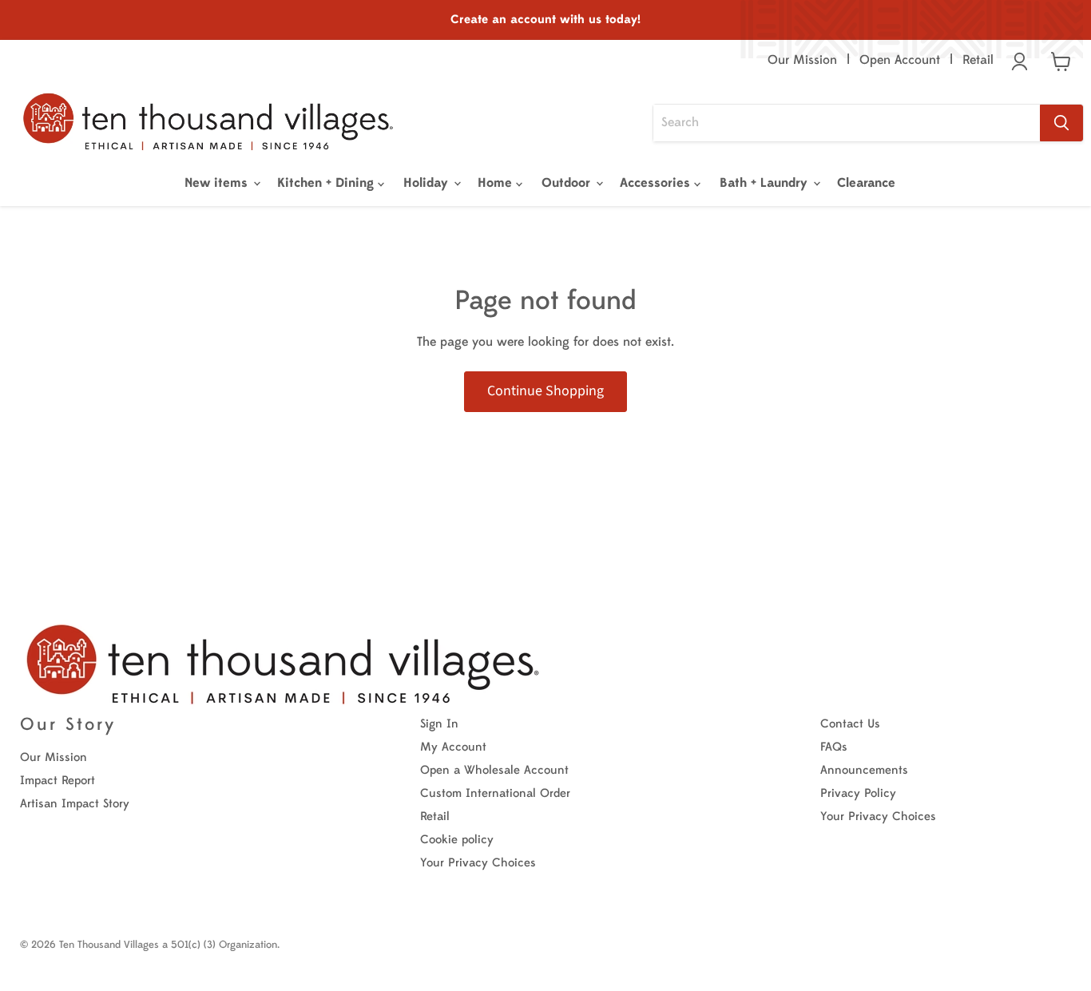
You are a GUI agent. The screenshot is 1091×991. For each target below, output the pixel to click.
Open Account (899, 60)
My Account (453, 747)
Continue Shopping (545, 391)
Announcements (864, 770)
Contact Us (850, 723)
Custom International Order (495, 793)
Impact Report (57, 780)
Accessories (657, 183)
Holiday (427, 183)
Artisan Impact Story (74, 803)
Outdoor (568, 183)
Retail (978, 60)
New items (218, 183)
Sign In (439, 723)
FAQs (833, 747)
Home (497, 183)
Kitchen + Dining (327, 183)
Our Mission (802, 60)
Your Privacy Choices (478, 862)
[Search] (1061, 123)
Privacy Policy (858, 793)
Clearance (866, 183)
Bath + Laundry (765, 183)
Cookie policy (457, 839)
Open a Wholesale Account (494, 770)
